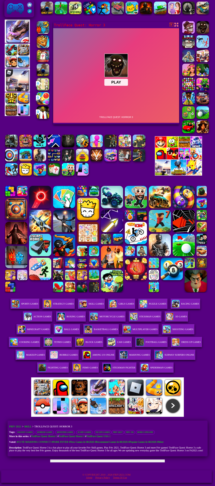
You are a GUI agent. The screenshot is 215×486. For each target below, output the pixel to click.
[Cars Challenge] (110, 160)
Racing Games (190, 304)
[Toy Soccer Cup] (188, 118)
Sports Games (29, 304)
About (89, 477)
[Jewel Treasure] (188, 89)
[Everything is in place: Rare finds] (202, 132)
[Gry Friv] (17, 42)
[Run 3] (40, 146)
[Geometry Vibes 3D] (54, 146)
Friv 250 (129, 432)
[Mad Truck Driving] (25, 160)
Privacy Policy (102, 477)
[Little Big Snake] (43, 47)
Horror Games (44, 432)
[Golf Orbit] (61, 13)
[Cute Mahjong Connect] (43, 89)
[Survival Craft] (139, 146)
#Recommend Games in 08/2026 (111, 442)
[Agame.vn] (50, 416)
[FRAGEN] (146, 13)
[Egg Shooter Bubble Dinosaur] (202, 75)
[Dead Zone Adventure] (68, 146)
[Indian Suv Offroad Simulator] (117, 13)
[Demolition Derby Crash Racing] (202, 13)
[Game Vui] (17, 67)
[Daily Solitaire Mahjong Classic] (54, 174)
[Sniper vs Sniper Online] (188, 13)
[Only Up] (47, 13)
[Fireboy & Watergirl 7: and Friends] (25, 174)
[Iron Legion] (202, 103)
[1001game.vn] (98, 416)
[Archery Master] (11, 160)
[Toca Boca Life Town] (132, 13)
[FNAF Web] (25, 146)
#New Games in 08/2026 (81, 442)
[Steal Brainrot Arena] (68, 174)
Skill (27, 426)
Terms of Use (120, 477)
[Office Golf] (202, 118)
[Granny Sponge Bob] (43, 118)
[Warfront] (11, 146)
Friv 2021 (15, 426)
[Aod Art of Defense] (96, 160)
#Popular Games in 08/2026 (142, 442)
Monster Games (65, 432)
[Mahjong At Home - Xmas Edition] (43, 61)
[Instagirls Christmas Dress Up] (202, 61)
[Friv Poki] (178, 146)
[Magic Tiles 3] (82, 174)
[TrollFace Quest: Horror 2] (188, 33)
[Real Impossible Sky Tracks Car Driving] (82, 160)
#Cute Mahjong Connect (34, 442)
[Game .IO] (17, 115)
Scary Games (84, 432)
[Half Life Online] (40, 160)
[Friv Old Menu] (178, 158)
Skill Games (96, 304)
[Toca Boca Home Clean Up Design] (125, 146)
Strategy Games (63, 304)
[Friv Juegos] (178, 174)
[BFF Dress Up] (174, 13)
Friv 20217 (118, 432)
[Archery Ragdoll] (103, 13)
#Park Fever (59, 442)
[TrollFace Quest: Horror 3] (202, 33)
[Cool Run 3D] (96, 146)
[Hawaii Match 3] (188, 75)
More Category (145, 432)
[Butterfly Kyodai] (54, 160)
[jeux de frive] (155, 416)
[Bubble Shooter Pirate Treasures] (43, 103)
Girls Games (126, 304)
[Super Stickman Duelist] (202, 47)
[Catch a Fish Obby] (40, 174)
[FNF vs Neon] (202, 89)
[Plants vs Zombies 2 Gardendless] (82, 146)
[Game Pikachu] (17, 91)
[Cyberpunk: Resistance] (188, 61)
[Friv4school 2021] (29, 6)
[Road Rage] (110, 146)
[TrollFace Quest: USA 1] (188, 47)
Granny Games (25, 432)
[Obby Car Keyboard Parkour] (188, 132)
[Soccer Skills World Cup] (75, 13)
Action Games (42, 316)
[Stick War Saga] (11, 174)
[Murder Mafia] (125, 160)
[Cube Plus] (89, 13)
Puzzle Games (157, 304)
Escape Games (103, 432)
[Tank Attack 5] (160, 13)
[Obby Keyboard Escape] (188, 103)
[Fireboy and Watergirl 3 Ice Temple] (43, 33)
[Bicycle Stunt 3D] (139, 160)
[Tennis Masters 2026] (68, 160)
